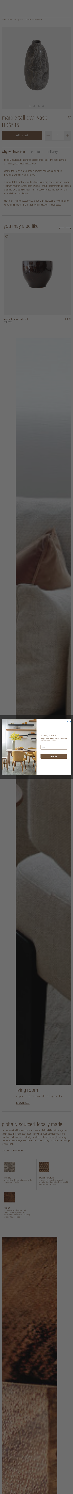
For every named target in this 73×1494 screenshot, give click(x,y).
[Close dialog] (69, 721)
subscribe (53, 756)
